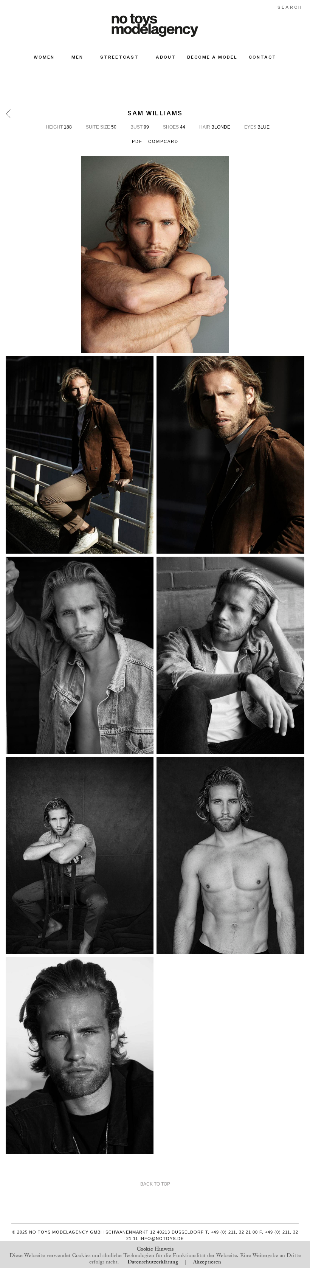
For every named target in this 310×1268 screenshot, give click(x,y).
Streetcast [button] (119, 56)
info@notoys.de (162, 1238)
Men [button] (77, 56)
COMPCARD (163, 141)
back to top (155, 1184)
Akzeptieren (207, 1261)
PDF (137, 141)
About (166, 56)
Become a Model (212, 56)
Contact (262, 56)
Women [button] (44, 56)
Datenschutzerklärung (152, 1261)
